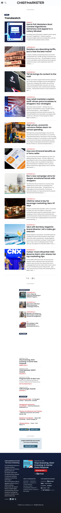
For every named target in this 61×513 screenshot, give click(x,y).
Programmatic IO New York (29, 379)
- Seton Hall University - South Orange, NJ (30, 418)
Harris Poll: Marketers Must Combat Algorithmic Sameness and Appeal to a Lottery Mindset (39, 28)
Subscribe (32, 481)
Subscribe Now (30, 446)
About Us (25, 483)
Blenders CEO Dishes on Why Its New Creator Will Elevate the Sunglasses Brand (34, 316)
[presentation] (15, 32)
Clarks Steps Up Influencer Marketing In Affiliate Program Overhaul (34, 296)
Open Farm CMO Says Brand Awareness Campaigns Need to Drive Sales (33, 306)
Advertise (26, 481)
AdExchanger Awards (27, 389)
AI (27, 321)
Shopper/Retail (30, 47)
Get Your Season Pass (25, 384)
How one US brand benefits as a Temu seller (40, 152)
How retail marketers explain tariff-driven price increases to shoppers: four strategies (41, 101)
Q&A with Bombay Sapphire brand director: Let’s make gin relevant (40, 229)
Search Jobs (34, 429)
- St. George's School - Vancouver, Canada (29, 399)
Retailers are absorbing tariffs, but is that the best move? (41, 50)
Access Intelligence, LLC (27, 505)
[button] (2, 2)
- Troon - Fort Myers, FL (28, 424)
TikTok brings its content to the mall (41, 75)
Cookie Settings (27, 484)
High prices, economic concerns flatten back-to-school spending (39, 127)
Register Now (23, 365)
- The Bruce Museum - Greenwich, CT (29, 406)
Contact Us (33, 483)
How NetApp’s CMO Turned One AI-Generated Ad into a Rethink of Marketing (33, 325)
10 (32, 278)
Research (28, 22)
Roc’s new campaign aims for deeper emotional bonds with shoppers (40, 178)
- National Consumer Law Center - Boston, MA (30, 412)
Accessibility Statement (29, 488)
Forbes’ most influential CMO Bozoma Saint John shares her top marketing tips (41, 254)
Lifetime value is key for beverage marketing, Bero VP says (40, 203)
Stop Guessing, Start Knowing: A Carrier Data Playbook (28, 361)
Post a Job (23, 429)
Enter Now (22, 373)
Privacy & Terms (27, 486)
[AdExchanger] (40, 473)
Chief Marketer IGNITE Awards (27, 371)
